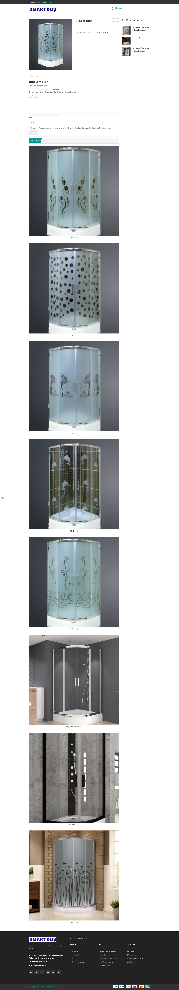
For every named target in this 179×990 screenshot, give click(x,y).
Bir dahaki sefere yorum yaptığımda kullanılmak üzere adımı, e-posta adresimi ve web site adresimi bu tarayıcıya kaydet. (71, 128)
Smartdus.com (39, 987)
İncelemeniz (33, 102)
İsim (31, 117)
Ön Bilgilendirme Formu (107, 958)
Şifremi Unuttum (132, 955)
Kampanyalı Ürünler (78, 962)
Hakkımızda (75, 955)
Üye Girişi (130, 962)
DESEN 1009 (117, 20)
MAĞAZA (75, 958)
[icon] (31, 972)
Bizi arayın (118, 8)
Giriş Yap (49, 2)
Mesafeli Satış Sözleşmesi (108, 951)
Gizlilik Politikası (104, 955)
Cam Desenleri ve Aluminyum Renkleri (95, 32)
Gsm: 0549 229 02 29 (38, 965)
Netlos (58, 987)
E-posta (32, 122)
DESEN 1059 (113, 20)
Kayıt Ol (39, 2)
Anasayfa (75, 951)
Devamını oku (74, 238)
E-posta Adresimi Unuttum (136, 958)
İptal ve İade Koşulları (106, 962)
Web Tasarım (50, 987)
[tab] (74, 76)
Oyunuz (31, 96)
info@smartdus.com (39, 962)
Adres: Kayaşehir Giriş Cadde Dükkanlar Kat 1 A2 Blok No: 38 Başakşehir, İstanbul (47, 957)
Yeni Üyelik (130, 951)
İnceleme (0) (34, 76)
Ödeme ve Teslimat (106, 965)
